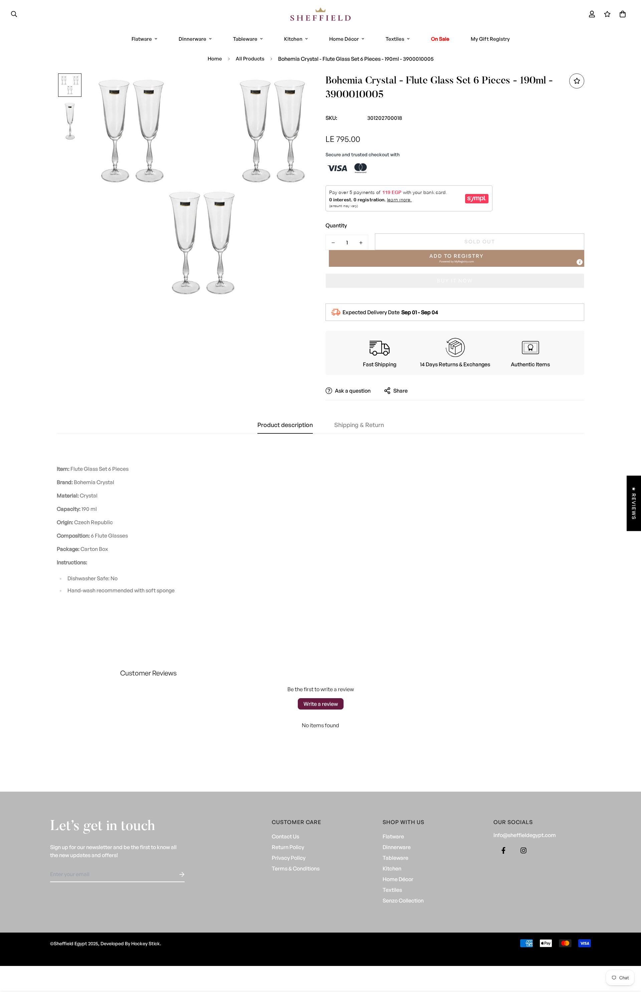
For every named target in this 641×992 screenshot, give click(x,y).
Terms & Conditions (295, 868)
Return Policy (288, 847)
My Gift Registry (490, 39)
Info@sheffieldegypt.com (524, 835)
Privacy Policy (288, 857)
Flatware (142, 39)
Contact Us (285, 836)
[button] (621, 14)
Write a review (320, 704)
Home (215, 58)
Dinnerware (192, 39)
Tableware (245, 39)
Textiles (395, 39)
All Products (250, 58)
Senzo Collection (403, 900)
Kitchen (293, 39)
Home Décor (344, 39)
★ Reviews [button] (634, 503)
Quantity (336, 225)
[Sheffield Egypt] (320, 14)
